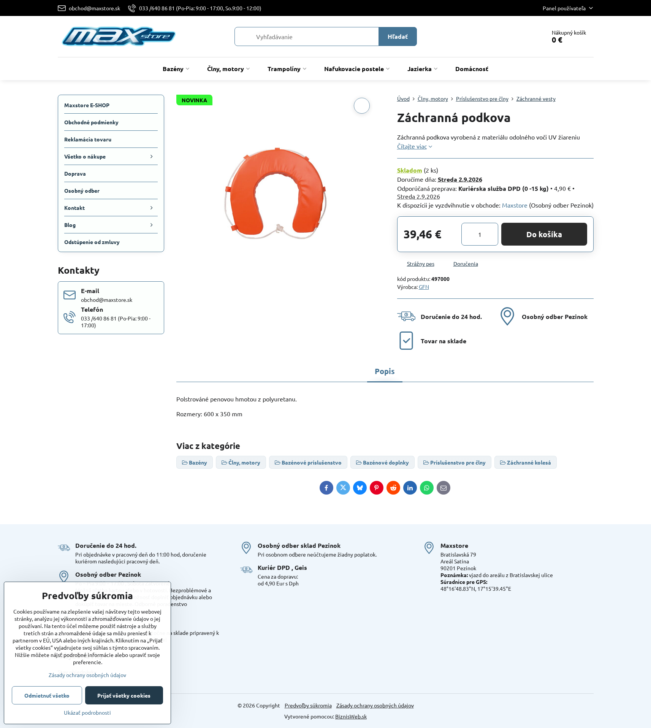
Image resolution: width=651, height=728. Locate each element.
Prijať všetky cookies (123, 695)
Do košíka (544, 234)
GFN (424, 286)
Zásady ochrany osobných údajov (375, 705)
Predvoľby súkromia (308, 705)
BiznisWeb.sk (351, 716)
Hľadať (398, 36)
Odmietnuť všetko (47, 695)
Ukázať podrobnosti (87, 712)
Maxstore (514, 205)
